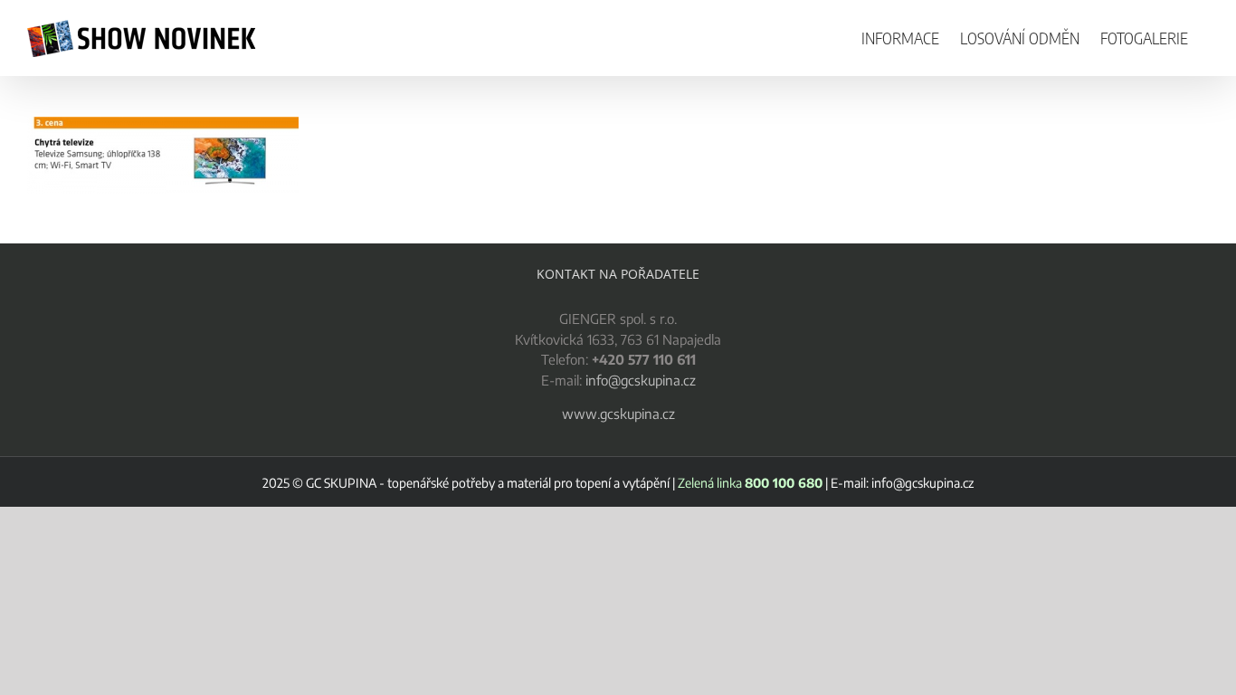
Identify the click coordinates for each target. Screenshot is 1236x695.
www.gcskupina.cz (618, 413)
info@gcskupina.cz (640, 380)
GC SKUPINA (341, 482)
